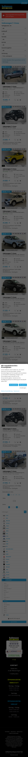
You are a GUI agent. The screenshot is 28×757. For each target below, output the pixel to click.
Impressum (16, 391)
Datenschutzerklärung (7, 391)
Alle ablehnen (23, 384)
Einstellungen (23, 388)
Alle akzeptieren (13, 384)
